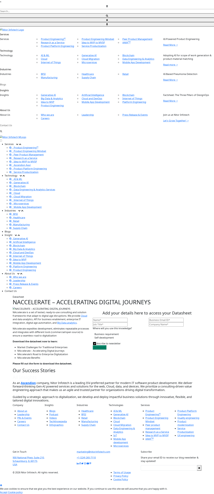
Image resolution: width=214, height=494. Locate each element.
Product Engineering (53, 39)
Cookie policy (15, 492)
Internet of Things (51, 62)
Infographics (56, 425)
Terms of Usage (122, 472)
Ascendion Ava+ (21, 165)
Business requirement (106, 334)
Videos (53, 418)
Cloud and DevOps (92, 98)
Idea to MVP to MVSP (93, 42)
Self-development (104, 337)
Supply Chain (89, 77)
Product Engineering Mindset (98, 39)
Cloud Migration (91, 58)
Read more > (170, 64)
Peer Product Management (137, 39)
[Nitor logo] (12, 29)
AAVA (126, 42)
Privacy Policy (120, 476)
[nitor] (13, 137)
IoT (115, 435)
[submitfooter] (199, 468)
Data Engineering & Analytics (138, 58)
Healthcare (88, 74)
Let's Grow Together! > (176, 120)
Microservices (89, 62)
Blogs (3, 84)
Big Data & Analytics (52, 98)
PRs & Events (24, 418)
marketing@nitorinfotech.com (93, 451)
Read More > (170, 44)
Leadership (88, 114)
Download (99, 347)
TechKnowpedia (58, 421)
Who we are (47, 114)
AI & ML (45, 55)
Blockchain (128, 55)
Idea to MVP (47, 102)
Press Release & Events (135, 114)
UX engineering (185, 435)
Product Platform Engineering (57, 46)
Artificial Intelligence (93, 95)
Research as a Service (52, 42)
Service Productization (94, 46)
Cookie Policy (120, 479)
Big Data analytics (67, 322)
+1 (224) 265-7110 (86, 457)
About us (22, 411)
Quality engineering (188, 418)
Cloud (44, 58)
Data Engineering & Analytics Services (33, 189)
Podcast (53, 414)
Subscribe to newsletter (107, 343)
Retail (125, 74)
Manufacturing (49, 77)
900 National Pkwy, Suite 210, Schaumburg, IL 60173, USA (29, 461)
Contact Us (6, 125)
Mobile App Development (136, 62)
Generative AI (89, 55)
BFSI (43, 74)
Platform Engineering (134, 102)
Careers (45, 118)
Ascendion (28, 383)
